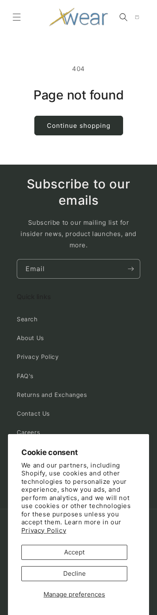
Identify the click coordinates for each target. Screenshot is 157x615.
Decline (74, 573)
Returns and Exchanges (52, 394)
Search (27, 319)
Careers (28, 432)
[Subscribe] (130, 269)
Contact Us (33, 413)
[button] (17, 17)
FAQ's (25, 375)
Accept (74, 552)
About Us (30, 337)
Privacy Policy (43, 530)
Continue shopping (79, 126)
